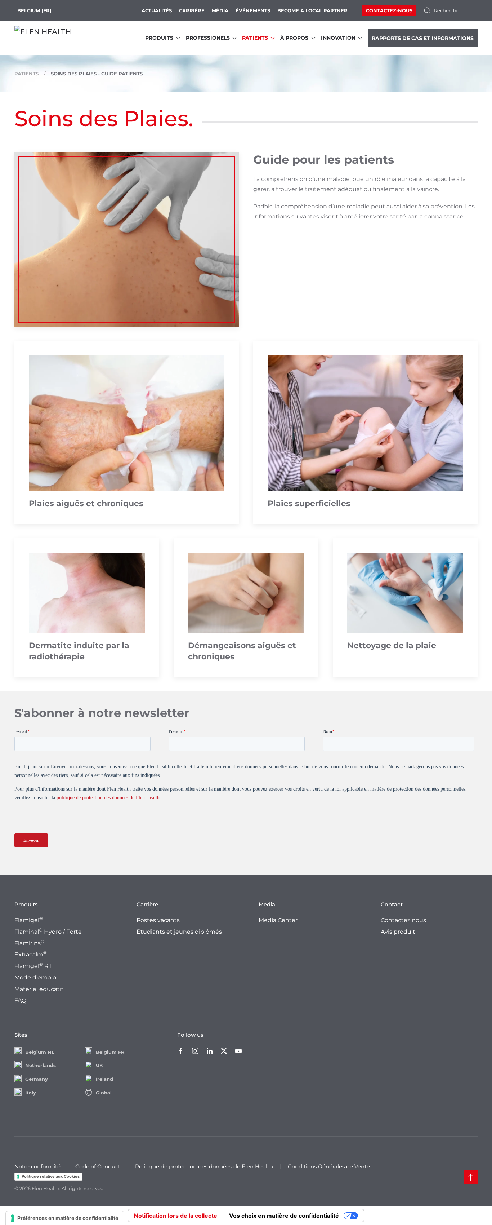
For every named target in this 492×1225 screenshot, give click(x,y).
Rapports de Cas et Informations (423, 38)
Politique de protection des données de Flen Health (204, 1166)
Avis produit (398, 931)
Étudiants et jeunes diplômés (179, 931)
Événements (253, 10)
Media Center (278, 920)
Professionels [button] (208, 38)
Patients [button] (255, 38)
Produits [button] (159, 38)
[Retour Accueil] (50, 38)
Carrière (192, 10)
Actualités (157, 10)
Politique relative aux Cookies (51, 1176)
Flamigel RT (33, 966)
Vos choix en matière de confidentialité (284, 1215)
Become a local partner (312, 10)
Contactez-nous (389, 10)
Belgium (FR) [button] (34, 10)
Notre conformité (37, 1166)
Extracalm (30, 954)
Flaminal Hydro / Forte (48, 931)
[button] (471, 1177)
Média (220, 10)
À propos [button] (294, 38)
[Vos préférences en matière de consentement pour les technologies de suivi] (65, 1218)
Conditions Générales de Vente (329, 1166)
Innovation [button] (338, 38)
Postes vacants (158, 920)
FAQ (20, 1000)
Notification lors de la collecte (175, 1215)
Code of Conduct (97, 1166)
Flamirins (29, 943)
